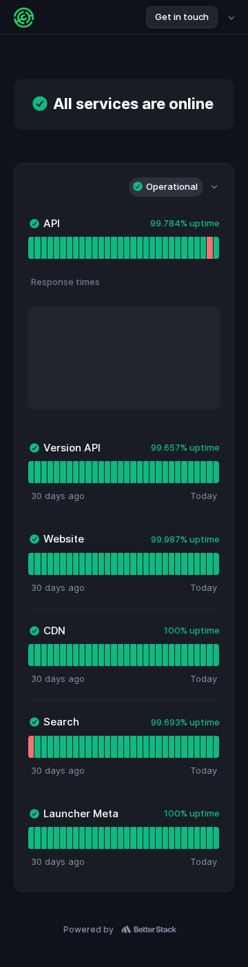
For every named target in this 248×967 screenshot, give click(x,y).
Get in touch (182, 16)
